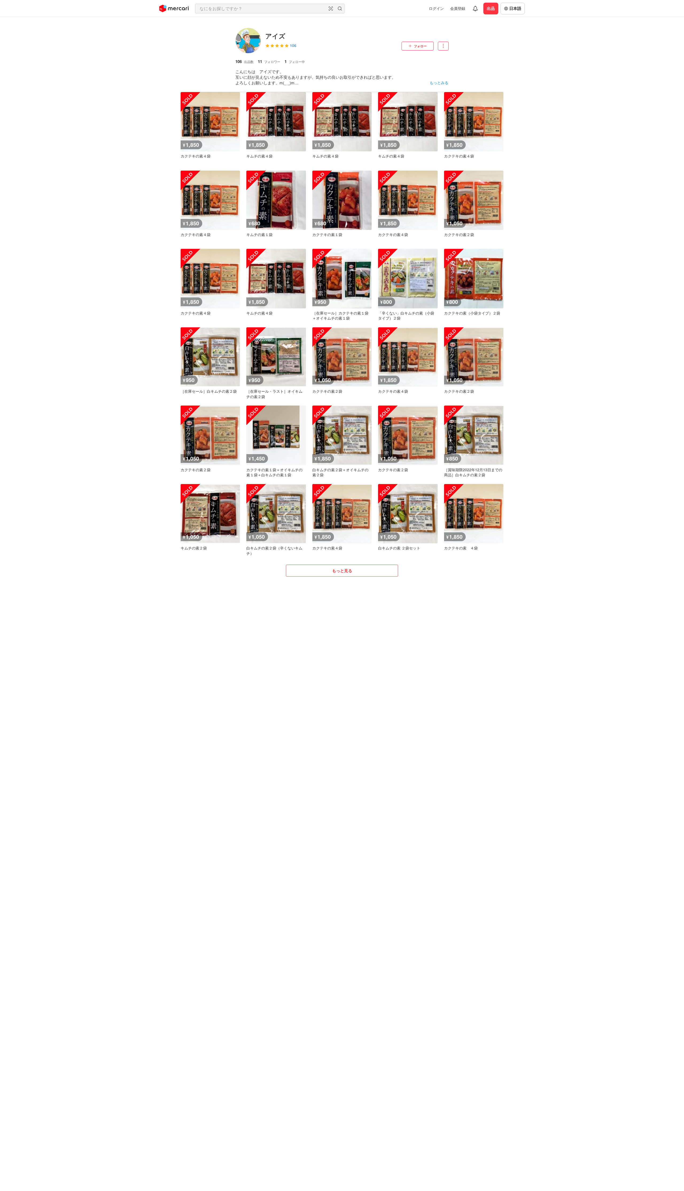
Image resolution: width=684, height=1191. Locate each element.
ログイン (436, 8)
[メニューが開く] (443, 46)
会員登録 (457, 8)
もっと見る (342, 570)
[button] (330, 8)
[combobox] (270, 8)
